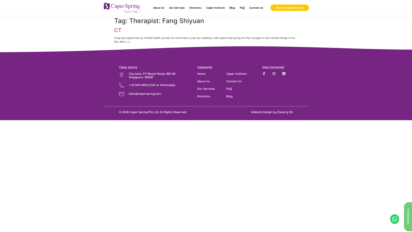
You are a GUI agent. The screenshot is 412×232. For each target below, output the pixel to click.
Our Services (177, 7)
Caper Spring (128, 67)
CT (118, 30)
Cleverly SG (285, 112)
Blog (232, 7)
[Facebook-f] (264, 73)
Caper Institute (215, 7)
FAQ (242, 7)
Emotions (195, 7)
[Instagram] (274, 73)
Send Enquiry (407, 216)
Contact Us (256, 7)
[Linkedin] (283, 73)
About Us (158, 7)
